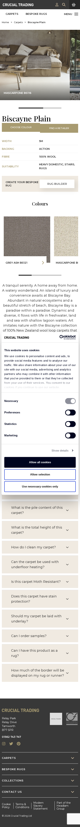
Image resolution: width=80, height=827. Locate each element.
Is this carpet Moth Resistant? (36, 582)
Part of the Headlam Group (64, 805)
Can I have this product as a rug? (34, 653)
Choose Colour (21, 127)
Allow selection (40, 474)
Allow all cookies (40, 462)
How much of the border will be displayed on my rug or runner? (37, 673)
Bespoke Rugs (36, 14)
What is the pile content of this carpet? (37, 510)
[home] (18, 5)
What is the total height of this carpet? (36, 530)
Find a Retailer (59, 128)
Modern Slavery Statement (40, 805)
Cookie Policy (6, 806)
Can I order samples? (29, 636)
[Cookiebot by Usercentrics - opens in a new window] (59, 337)
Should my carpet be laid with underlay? (36, 618)
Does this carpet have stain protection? (34, 599)
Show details (60, 450)
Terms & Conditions (22, 806)
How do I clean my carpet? (33, 547)
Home (5, 22)
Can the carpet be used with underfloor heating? (35, 564)
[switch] (70, 412)
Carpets (12, 14)
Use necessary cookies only (40, 486)
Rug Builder (57, 184)
